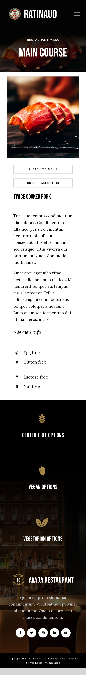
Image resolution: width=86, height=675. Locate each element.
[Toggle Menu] (77, 14)
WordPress (36, 662)
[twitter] (31, 632)
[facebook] (20, 632)
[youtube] (66, 632)
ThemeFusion (52, 662)
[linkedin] (54, 632)
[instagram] (43, 632)
